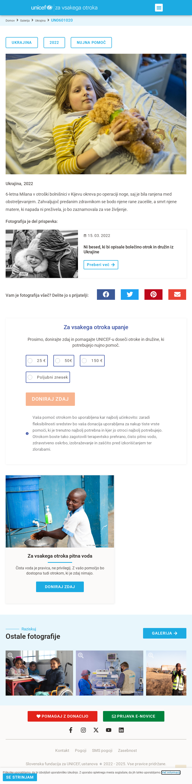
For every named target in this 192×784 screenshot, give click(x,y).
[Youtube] (108, 730)
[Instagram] (83, 730)
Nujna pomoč (91, 42)
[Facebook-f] (71, 730)
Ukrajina (40, 20)
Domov (10, 20)
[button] (159, 7)
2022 (54, 42)
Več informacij (171, 772)
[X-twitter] (96, 730)
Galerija (25, 20)
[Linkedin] (121, 730)
